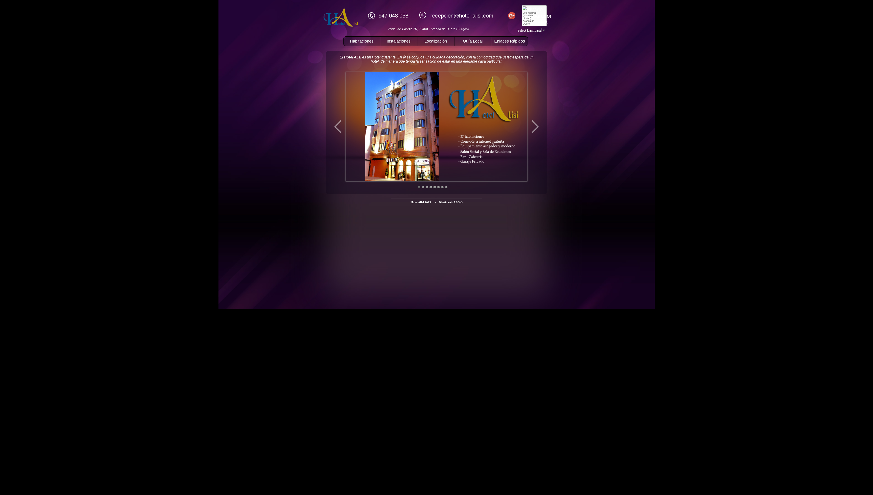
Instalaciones (399, 41)
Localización (435, 41)
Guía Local (473, 41)
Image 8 (446, 187)
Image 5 (434, 187)
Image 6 (438, 187)
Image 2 (423, 187)
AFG (457, 202)
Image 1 (419, 187)
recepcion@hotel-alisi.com (461, 16)
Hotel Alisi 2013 (421, 202)
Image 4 (431, 187)
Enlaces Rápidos (509, 41)
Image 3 (427, 187)
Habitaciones (362, 41)
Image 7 (442, 187)
